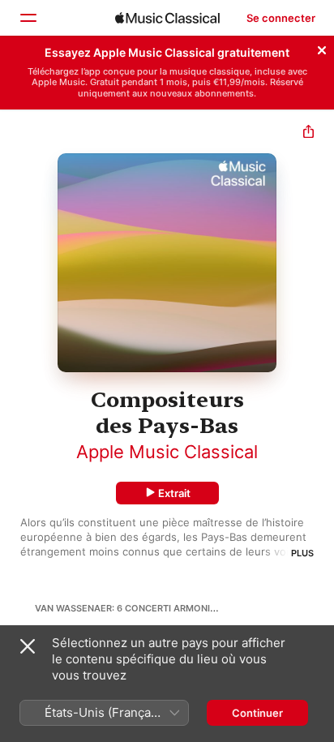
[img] (167, 18)
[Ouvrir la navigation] (27, 18)
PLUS (302, 553)
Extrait (174, 493)
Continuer (257, 712)
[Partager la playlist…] (308, 133)
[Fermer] (322, 48)
